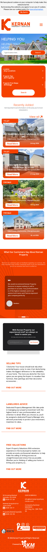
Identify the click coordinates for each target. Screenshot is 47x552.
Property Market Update (12, 512)
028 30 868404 (31, 495)
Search (38, 53)
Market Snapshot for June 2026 (11, 504)
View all (34, 117)
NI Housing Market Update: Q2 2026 (10, 496)
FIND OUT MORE (13, 387)
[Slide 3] (27, 316)
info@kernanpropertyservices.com (34, 500)
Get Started (34, 342)
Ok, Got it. (24, 12)
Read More (12, 144)
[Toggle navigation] (41, 24)
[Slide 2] (23, 316)
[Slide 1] (20, 316)
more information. (36, 9)
